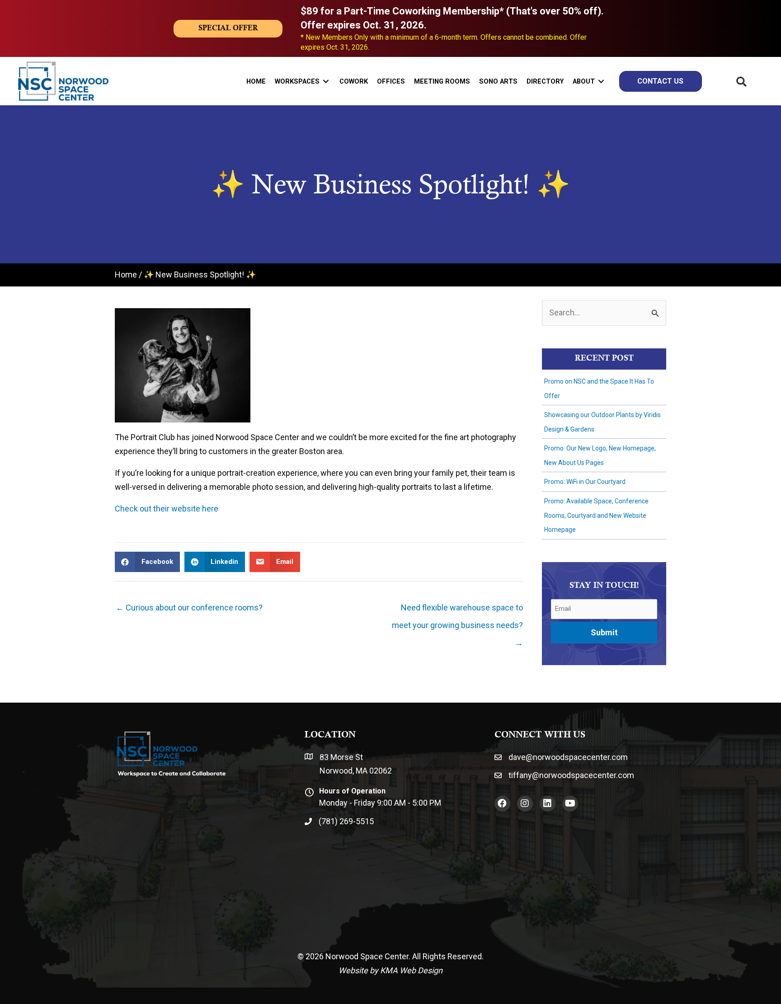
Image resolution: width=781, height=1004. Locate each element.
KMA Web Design (411, 970)
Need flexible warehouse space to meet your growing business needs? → (457, 610)
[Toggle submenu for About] (601, 81)
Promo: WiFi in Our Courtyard (585, 481)
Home (126, 274)
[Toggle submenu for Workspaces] (325, 81)
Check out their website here (166, 508)
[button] (502, 804)
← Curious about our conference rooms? (189, 607)
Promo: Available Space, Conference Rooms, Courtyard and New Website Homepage (596, 515)
